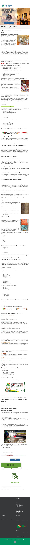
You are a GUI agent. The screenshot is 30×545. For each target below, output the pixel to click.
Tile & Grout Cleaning (18, 504)
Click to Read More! (22, 489)
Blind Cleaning (17, 510)
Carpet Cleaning (18, 500)
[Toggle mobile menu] (28, 5)
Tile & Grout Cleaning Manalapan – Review (7, 519)
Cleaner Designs (23, 539)
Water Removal (18, 512)
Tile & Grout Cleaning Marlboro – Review (7, 517)
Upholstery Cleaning (18, 503)
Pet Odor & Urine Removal (19, 505)
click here (25, 455)
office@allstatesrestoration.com (21, 2)
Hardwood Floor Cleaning (19, 507)
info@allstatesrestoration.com (21, 536)
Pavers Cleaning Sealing (19, 511)
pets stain (15, 300)
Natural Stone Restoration (19, 506)
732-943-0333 (15, 460)
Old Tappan (2, 444)
